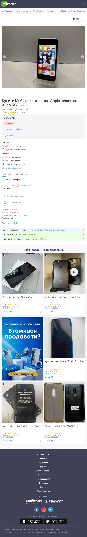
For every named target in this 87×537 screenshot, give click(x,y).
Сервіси (43, 487)
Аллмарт (9, 11)
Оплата (43, 458)
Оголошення (22, 11)
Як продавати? (43, 479)
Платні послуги (43, 491)
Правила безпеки (43, 471)
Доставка (43, 463)
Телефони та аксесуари (43, 11)
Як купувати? (44, 475)
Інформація (43, 467)
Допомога (43, 483)
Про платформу (43, 454)
